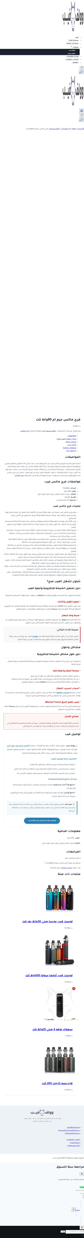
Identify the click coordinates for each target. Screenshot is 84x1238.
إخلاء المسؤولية (73, 1146)
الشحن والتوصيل (73, 1140)
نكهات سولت (71, 53)
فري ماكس (24, 431)
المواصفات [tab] (71, 436)
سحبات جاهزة (72, 44)
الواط (64, 620)
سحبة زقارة (74, 40)
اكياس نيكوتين (72, 60)
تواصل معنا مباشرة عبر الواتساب (42, 821)
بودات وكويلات (72, 56)
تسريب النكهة (63, 693)
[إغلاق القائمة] (83, 1196)
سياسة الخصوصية (72, 1133)
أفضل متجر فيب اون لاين (18, 746)
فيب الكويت (19, 476)
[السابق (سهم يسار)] (83, 1193)
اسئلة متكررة (75, 1143)
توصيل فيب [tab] (71, 445)
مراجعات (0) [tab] (71, 451)
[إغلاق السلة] (82, 1174)
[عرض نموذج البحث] (82, 68)
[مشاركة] (79, 1190)
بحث (62, 1231)
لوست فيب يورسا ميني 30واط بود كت (47, 921)
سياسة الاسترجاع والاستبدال (69, 1131)
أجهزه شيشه (51, 431)
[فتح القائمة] (81, 111)
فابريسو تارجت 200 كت (57, 1083)
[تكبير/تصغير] (83, 1190)
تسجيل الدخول (66, 868)
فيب (77, 37)
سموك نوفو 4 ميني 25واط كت (52, 1029)
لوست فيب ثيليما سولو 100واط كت (49, 975)
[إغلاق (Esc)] (76, 1190)
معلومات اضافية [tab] (69, 448)
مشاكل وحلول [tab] (70, 442)
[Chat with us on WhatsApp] (82, 1187)
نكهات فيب (72, 50)
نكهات (35, 637)
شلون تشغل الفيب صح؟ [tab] (66, 439)
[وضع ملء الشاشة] (81, 1190)
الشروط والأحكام (73, 1128)
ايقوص (75, 63)
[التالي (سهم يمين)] (81, 1193)
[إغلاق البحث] (82, 1227)
